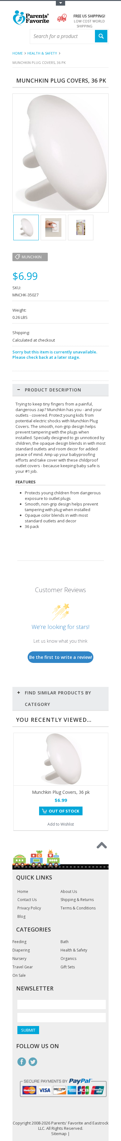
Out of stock (64, 811)
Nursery (19, 958)
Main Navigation (17, 36)
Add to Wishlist (60, 824)
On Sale (19, 975)
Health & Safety (42, 53)
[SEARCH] (101, 36)
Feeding (19, 941)
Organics (68, 958)
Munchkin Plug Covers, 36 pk (61, 792)
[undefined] (60, 210)
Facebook (21, 1061)
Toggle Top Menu (60, 3)
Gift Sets (67, 967)
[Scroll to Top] (101, 845)
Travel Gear (22, 967)
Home (17, 53)
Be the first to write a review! (60, 657)
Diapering (21, 950)
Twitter (33, 1061)
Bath (64, 941)
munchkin (32, 257)
